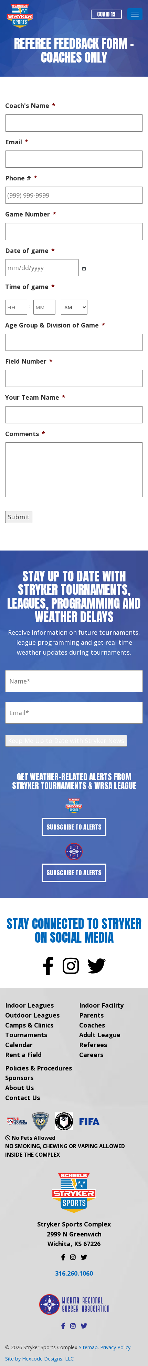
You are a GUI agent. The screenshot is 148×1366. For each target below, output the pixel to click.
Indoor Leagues (29, 1005)
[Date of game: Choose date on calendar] (84, 269)
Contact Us (22, 1097)
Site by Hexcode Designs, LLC (39, 1358)
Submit (19, 517)
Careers (91, 1055)
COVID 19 (106, 14)
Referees (93, 1045)
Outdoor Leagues (32, 1015)
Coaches (92, 1025)
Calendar (19, 1045)
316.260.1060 (74, 1273)
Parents (91, 1015)
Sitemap (88, 1347)
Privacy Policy (115, 1347)
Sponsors (19, 1078)
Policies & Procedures (38, 1068)
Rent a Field (23, 1055)
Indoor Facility (101, 1005)
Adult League (99, 1035)
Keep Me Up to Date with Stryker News (66, 740)
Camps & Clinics (29, 1025)
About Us (19, 1088)
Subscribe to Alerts (74, 827)
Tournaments (26, 1035)
